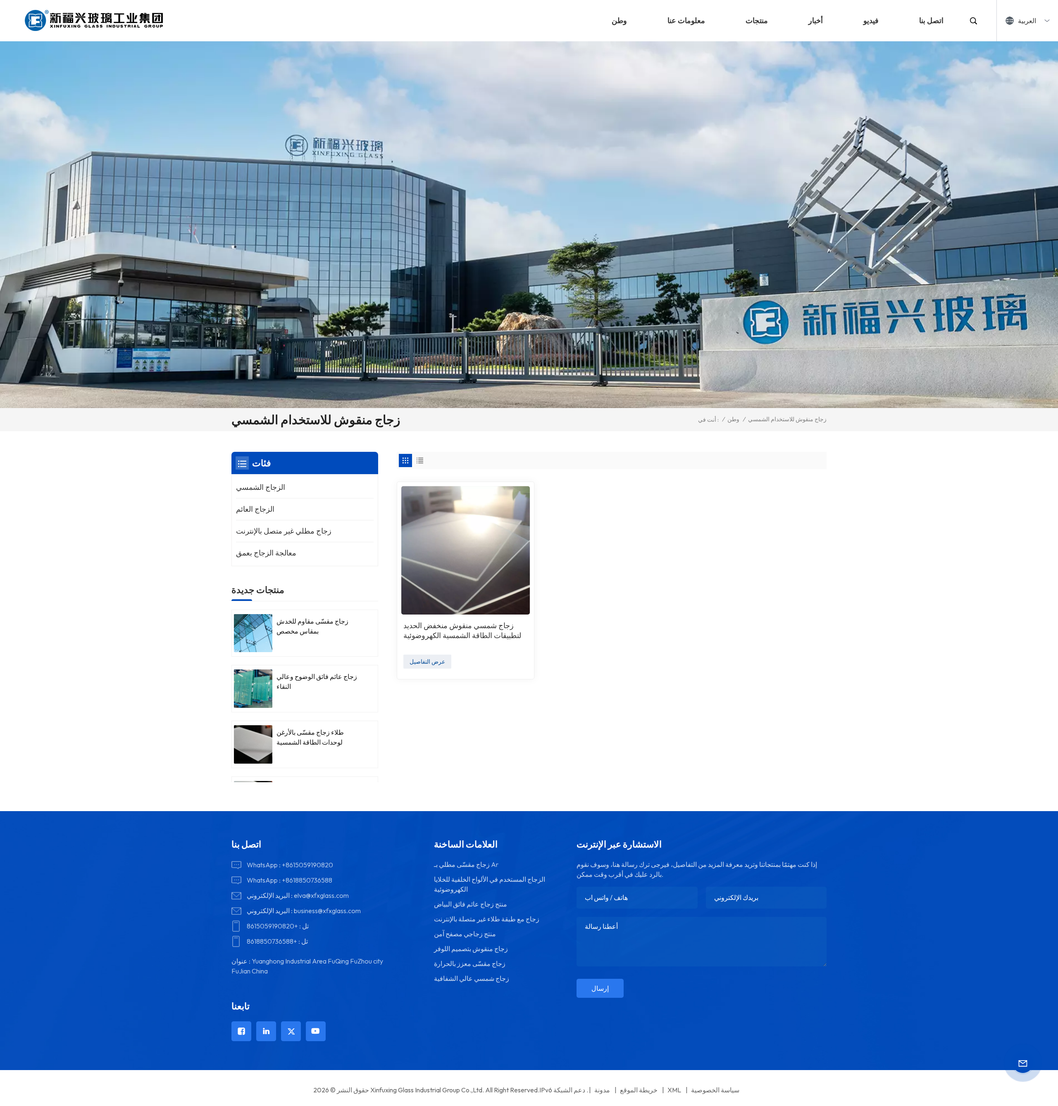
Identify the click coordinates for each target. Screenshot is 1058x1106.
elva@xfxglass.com (321, 895)
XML (674, 1090)
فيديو (871, 20)
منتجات (757, 20)
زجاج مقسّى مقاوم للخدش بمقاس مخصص (312, 626)
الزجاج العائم (255, 509)
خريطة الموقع (639, 1090)
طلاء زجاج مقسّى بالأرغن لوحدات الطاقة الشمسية (310, 737)
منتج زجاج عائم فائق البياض (470, 904)
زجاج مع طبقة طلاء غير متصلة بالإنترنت (486, 919)
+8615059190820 (307, 865)
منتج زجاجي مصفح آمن (465, 934)
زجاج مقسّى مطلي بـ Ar (466, 864)
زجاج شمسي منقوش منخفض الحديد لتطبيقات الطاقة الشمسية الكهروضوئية (462, 630)
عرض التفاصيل (427, 661)
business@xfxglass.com (327, 911)
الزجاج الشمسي (260, 487)
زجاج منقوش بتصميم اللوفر (471, 949)
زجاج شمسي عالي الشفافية (471, 978)
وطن (619, 20)
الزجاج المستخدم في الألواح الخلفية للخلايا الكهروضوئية (489, 884)
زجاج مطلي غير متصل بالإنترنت (283, 531)
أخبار (815, 20)
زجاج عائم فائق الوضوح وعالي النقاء (316, 681)
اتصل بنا (931, 20)
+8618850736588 (307, 880)
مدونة (602, 1090)
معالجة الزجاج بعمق (266, 553)
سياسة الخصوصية (715, 1090)
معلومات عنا (686, 20)
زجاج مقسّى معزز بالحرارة (469, 963)
